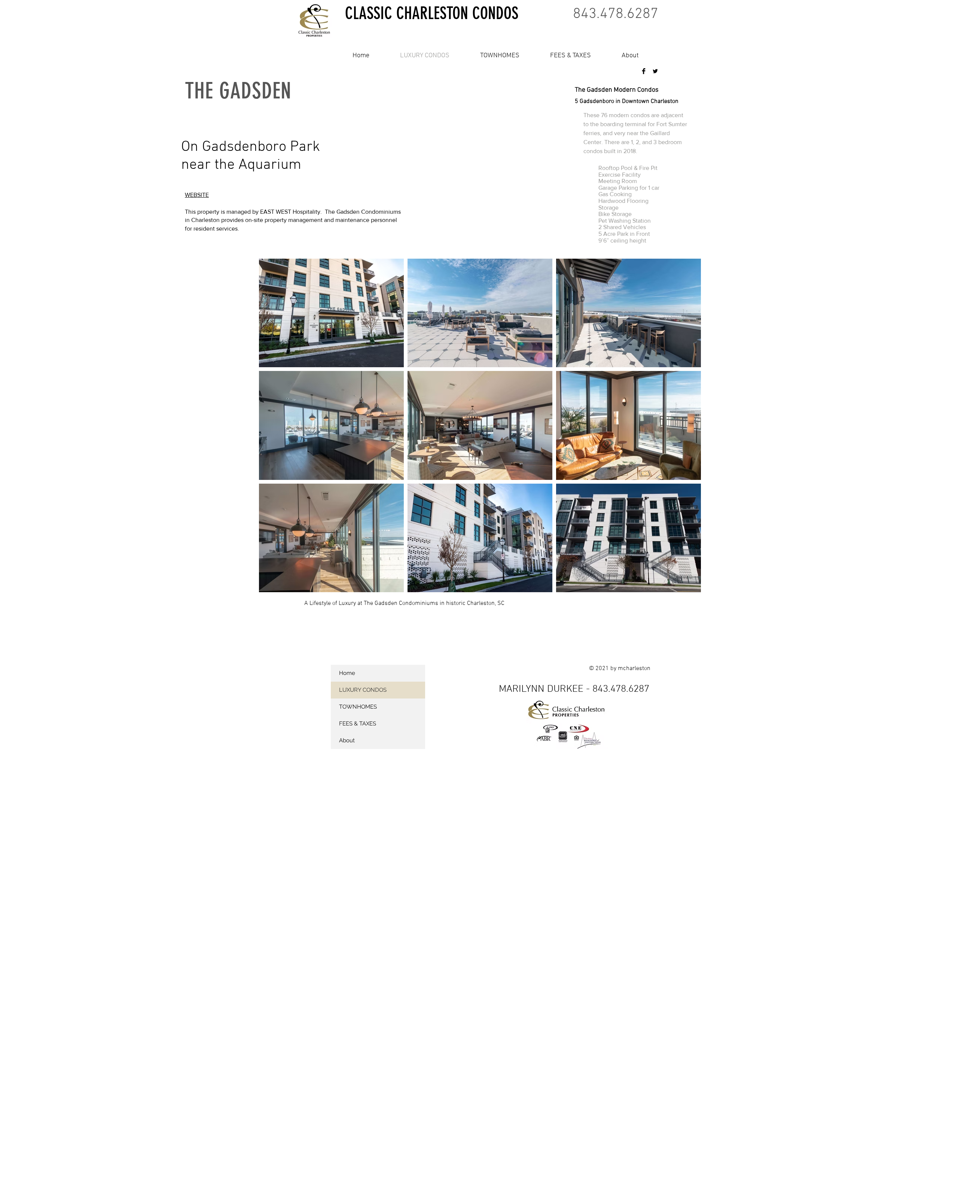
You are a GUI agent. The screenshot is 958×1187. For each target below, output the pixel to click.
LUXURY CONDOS (363, 690)
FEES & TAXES (357, 723)
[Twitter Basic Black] (655, 71)
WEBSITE (197, 195)
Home (347, 673)
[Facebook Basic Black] (644, 71)
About (347, 740)
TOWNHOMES (358, 706)
